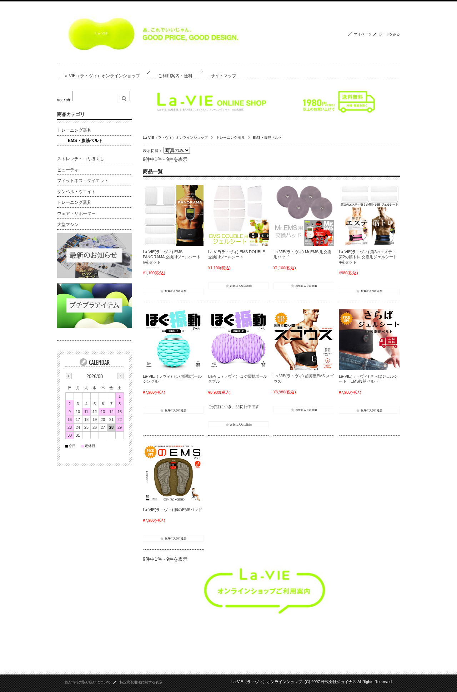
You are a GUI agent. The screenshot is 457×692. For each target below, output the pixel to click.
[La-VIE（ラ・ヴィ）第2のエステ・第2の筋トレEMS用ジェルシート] (369, 215)
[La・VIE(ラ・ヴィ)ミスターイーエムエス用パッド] (303, 215)
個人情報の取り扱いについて (87, 682)
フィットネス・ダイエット (83, 180)
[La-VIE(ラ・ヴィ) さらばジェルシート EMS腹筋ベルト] (369, 339)
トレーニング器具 (230, 137)
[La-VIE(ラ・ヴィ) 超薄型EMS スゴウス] (303, 339)
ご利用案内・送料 (175, 75)
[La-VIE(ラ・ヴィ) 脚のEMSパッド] (173, 473)
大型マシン (68, 224)
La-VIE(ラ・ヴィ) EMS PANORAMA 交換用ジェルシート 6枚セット (172, 257)
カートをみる (389, 34)
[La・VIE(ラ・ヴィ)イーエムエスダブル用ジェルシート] (238, 215)
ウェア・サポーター (76, 213)
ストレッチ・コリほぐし (80, 158)
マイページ (363, 34)
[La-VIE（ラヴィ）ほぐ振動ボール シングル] (173, 339)
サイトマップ (223, 75)
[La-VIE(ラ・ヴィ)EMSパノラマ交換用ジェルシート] (173, 215)
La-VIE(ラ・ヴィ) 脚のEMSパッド (172, 509)
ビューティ (68, 169)
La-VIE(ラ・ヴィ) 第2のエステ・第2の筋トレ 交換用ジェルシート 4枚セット (368, 257)
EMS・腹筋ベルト (85, 140)
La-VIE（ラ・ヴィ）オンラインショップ (101, 75)
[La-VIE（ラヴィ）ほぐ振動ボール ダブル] (238, 339)
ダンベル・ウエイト (76, 191)
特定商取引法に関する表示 (141, 682)
